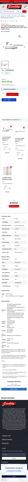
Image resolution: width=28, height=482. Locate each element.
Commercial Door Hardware (6, 15)
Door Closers (14, 15)
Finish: (3, 142)
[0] (24, 7)
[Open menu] (3, 7)
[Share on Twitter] (13, 21)
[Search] (24, 11)
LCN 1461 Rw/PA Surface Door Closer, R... (6, 139)
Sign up (14, 458)
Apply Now (11, 84)
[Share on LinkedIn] (5, 21)
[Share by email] (1, 21)
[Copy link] (16, 21)
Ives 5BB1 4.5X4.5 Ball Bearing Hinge (7, 178)
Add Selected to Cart (14, 206)
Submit (14, 476)
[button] (18, 11)
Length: (16, 148)
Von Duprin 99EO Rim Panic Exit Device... (19, 140)
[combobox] (12, 11)
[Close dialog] (26, 465)
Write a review (14, 389)
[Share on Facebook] (9, 21)
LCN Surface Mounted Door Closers (13, 16)
